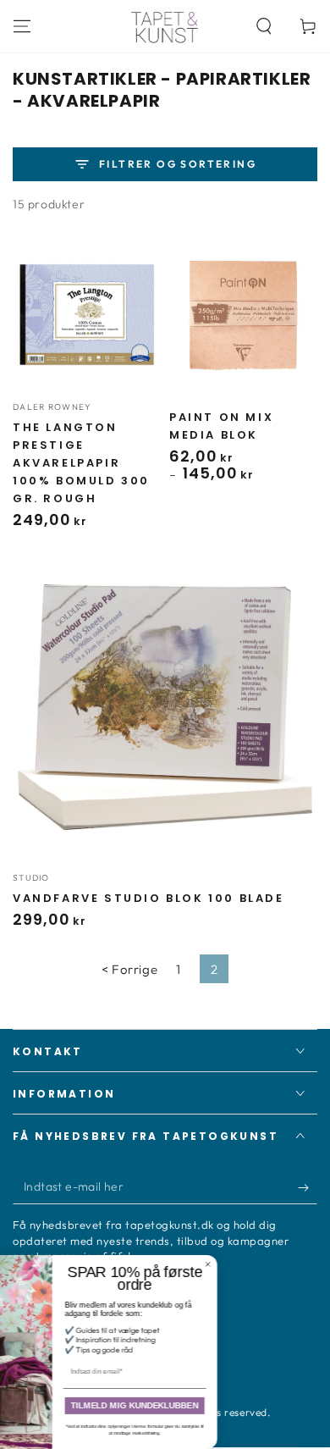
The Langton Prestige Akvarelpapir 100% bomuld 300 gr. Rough (81, 462)
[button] (264, 26)
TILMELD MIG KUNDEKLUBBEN (209, 1406)
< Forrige (129, 969)
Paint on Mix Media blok (221, 426)
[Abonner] (307, 1187)
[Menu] (22, 26)
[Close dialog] (283, 1264)
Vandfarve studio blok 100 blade (148, 898)
